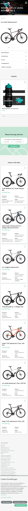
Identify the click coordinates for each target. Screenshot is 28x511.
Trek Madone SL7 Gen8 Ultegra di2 (13, 189)
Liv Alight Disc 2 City (8, 463)
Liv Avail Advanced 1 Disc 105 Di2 (14, 383)
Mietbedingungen (4, 452)
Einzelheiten (4, 56)
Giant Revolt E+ (7, 466)
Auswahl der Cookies (6, 497)
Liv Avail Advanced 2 (8, 460)
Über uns (3, 446)
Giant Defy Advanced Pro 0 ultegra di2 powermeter (11, 227)
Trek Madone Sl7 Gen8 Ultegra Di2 (11, 475)
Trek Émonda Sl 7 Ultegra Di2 (10, 468)
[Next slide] (25, 37)
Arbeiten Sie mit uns (5, 449)
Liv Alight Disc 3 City (8, 465)
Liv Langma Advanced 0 (10, 267)
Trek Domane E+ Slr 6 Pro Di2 (10, 470)
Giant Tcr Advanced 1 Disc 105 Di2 (11, 469)
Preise (3, 59)
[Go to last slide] (2, 37)
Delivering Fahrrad (5, 447)
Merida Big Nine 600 (8, 459)
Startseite (3, 445)
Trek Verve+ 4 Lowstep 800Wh (10, 473)
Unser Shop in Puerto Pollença (7, 450)
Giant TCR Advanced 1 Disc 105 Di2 (13, 344)
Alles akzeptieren (20, 505)
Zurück (3, 18)
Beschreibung (5, 52)
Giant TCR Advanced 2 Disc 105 (13, 421)
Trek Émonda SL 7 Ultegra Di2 (12, 307)
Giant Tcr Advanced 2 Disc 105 (10, 462)
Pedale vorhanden (6, 67)
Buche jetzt (14, 146)
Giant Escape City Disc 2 (9, 458)
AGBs (2, 453)
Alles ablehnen (7, 502)
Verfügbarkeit (5, 63)
